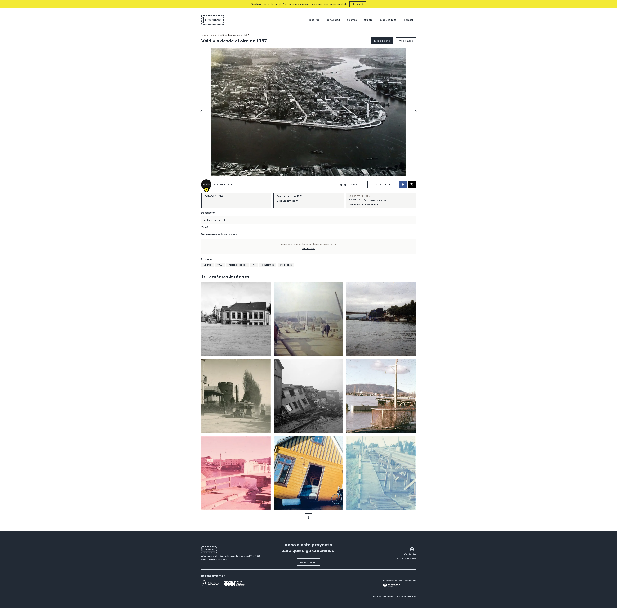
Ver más (205, 227)
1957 (220, 264)
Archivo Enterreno (223, 184)
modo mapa (406, 40)
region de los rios (237, 264)
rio (254, 264)
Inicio (204, 35)
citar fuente (383, 184)
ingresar (408, 19)
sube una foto (388, 19)
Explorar (213, 35)
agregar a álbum (348, 184)
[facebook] (403, 184)
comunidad (333, 19)
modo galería (382, 40)
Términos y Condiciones (382, 596)
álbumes (352, 19)
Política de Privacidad (406, 596)
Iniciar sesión (308, 248)
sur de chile (286, 264)
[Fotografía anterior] (201, 112)
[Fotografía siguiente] (416, 112)
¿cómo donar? (308, 561)
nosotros (313, 19)
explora (368, 19)
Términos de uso (369, 204)
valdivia (207, 264)
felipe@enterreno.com (406, 559)
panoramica (268, 264)
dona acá (357, 4)
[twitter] (412, 184)
